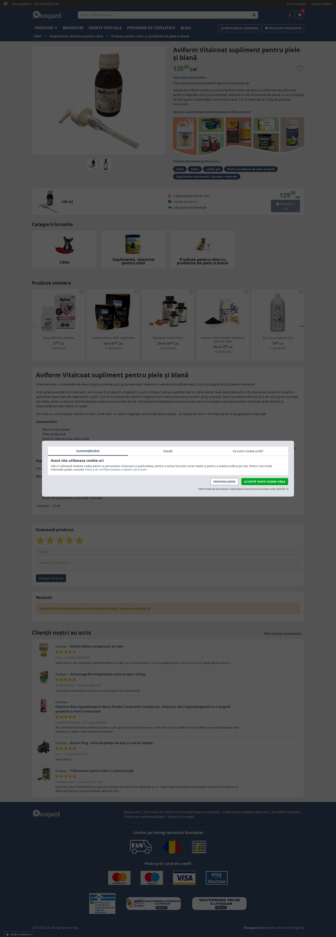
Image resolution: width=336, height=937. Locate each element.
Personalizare (224, 481)
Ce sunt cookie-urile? (248, 451)
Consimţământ (88, 451)
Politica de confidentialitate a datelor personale (115, 469)
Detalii (168, 451)
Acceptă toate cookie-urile (264, 481)
